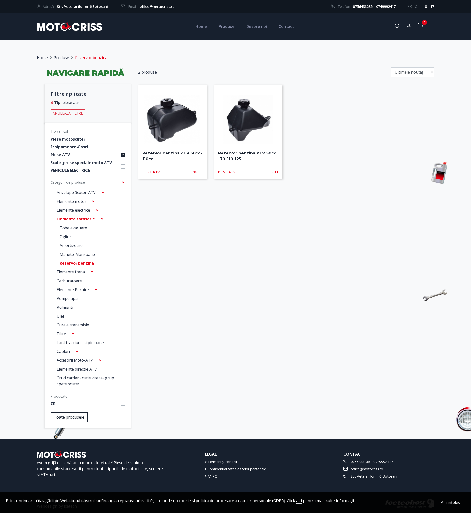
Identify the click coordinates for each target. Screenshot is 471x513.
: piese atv (66, 102)
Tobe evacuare (73, 228)
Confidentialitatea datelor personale (236, 469)
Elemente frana (71, 272)
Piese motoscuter (68, 139)
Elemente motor (71, 201)
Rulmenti (65, 307)
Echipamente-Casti (69, 147)
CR (53, 403)
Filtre (61, 333)
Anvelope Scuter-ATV (76, 192)
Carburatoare (69, 280)
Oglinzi (66, 236)
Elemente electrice (73, 210)
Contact (286, 26)
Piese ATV (60, 154)
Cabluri (63, 351)
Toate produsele (69, 417)
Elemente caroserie (76, 219)
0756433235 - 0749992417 (374, 6)
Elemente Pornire (73, 289)
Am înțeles (450, 502)
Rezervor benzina (77, 263)
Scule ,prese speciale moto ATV (81, 162)
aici (299, 500)
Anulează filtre (68, 113)
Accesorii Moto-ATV (75, 360)
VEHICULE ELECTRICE (70, 170)
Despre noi (256, 26)
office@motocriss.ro (157, 6)
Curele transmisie (73, 325)
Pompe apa (67, 298)
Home (201, 26)
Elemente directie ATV (77, 369)
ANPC (212, 476)
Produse (227, 26)
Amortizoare (71, 245)
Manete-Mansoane (77, 254)
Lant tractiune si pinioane (80, 342)
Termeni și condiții (222, 461)
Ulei (60, 316)
